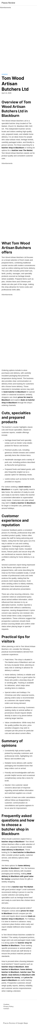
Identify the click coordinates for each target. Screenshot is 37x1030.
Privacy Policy (9, 1006)
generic (5, 74)
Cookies (6, 1004)
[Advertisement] (18, 39)
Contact (6, 1008)
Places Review (8, 3)
